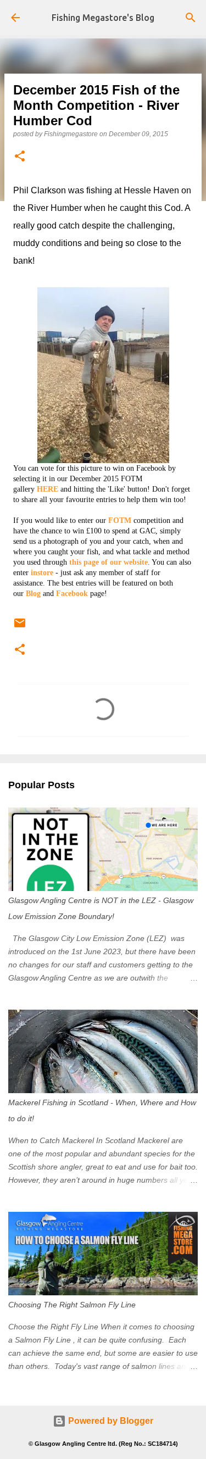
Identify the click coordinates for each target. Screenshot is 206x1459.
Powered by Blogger (109, 1420)
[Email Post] (19, 627)
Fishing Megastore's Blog (103, 18)
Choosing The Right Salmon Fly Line (72, 1304)
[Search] (190, 17)
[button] (19, 156)
